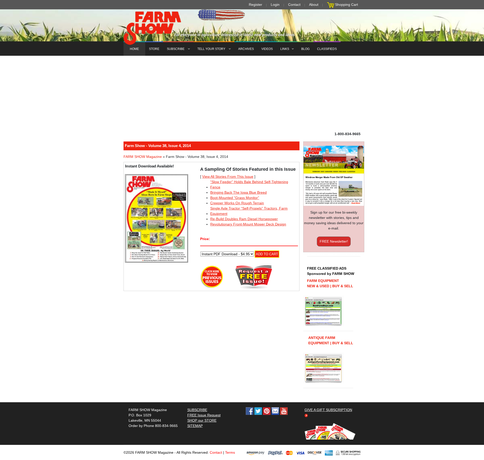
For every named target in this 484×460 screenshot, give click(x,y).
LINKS (284, 49)
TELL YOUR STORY (211, 49)
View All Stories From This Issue (227, 177)
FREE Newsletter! (334, 241)
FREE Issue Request (204, 415)
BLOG (305, 49)
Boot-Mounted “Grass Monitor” (234, 198)
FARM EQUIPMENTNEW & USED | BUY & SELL (330, 283)
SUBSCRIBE (176, 49)
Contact (294, 5)
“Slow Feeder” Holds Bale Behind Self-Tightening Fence (249, 184)
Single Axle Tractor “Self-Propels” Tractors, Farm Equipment (249, 211)
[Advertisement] (242, 93)
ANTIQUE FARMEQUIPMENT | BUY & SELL (330, 340)
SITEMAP (195, 426)
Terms (230, 452)
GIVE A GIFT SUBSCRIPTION (328, 410)
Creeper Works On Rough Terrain (237, 203)
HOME (134, 49)
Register (255, 5)
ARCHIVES (246, 49)
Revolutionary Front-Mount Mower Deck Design (248, 224)
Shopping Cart (346, 5)
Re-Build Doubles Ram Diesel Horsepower (244, 219)
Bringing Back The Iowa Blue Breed (238, 192)
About (313, 5)
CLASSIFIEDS (327, 49)
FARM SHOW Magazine (143, 157)
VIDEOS (267, 49)
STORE (154, 49)
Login (275, 5)
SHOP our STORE (202, 420)
